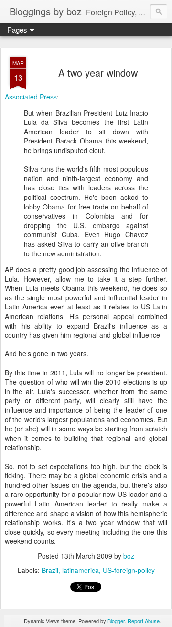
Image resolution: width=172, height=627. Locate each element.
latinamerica (80, 570)
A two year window (98, 72)
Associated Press (31, 96)
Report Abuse (144, 621)
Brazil (50, 570)
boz (128, 556)
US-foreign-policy (129, 570)
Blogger (116, 621)
